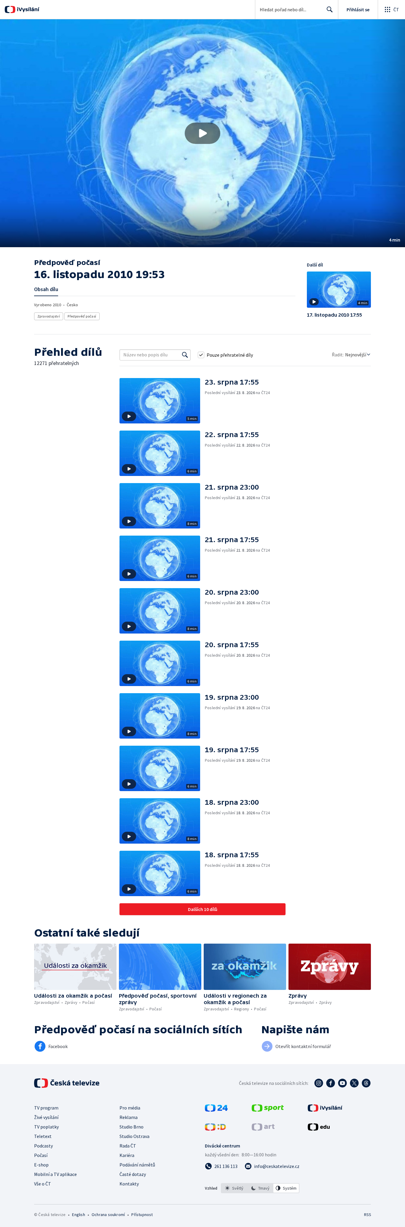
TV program (46, 1108)
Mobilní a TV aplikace (55, 1174)
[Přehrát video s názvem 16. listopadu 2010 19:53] (202, 133)
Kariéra (126, 1155)
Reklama (128, 1117)
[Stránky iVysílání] (325, 1110)
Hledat (329, 9)
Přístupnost (142, 1214)
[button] (202, 133)
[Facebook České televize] (330, 1083)
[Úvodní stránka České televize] (67, 1083)
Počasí (40, 1155)
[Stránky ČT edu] (319, 1129)
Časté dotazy (132, 1174)
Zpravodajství (48, 316)
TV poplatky (46, 1127)
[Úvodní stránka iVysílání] (27, 9)
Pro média (129, 1108)
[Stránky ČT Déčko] (215, 1129)
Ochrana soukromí (108, 1214)
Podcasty (43, 1146)
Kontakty (129, 1184)
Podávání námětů (137, 1165)
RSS (367, 1214)
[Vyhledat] (185, 354)
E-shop (41, 1165)
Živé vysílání (46, 1117)
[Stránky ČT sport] (268, 1110)
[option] (234, 1188)
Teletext (43, 1136)
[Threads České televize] (366, 1083)
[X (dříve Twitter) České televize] (354, 1083)
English (78, 1214)
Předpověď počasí (82, 316)
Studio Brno (131, 1127)
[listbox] (260, 1188)
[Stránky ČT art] (263, 1129)
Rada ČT (127, 1146)
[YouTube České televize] (342, 1083)
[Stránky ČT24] (216, 1110)
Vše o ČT (42, 1184)
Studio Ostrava (134, 1136)
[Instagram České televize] (318, 1083)
